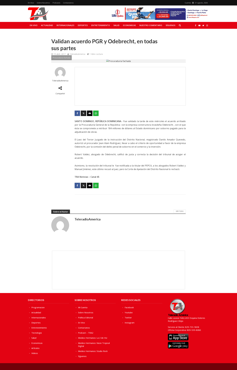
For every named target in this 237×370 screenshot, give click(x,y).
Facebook (129, 307)
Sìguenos (82, 356)
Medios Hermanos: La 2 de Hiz (92, 337)
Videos (34, 353)
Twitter (128, 317)
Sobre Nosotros (43, 3)
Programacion (38, 307)
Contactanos (68, 3)
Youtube (129, 312)
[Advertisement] (130, 86)
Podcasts (56, 3)
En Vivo (31, 3)
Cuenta (188, 3)
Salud (116, 25)
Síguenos (170, 25)
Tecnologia (36, 332)
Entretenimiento (100, 25)
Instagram (129, 322)
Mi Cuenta (82, 307)
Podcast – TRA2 (85, 332)
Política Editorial (85, 317)
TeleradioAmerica (77, 54)
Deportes (83, 25)
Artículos (35, 348)
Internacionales (65, 25)
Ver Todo (180, 211)
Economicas (129, 25)
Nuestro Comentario (150, 25)
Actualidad (47, 25)
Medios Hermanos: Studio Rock (93, 351)
